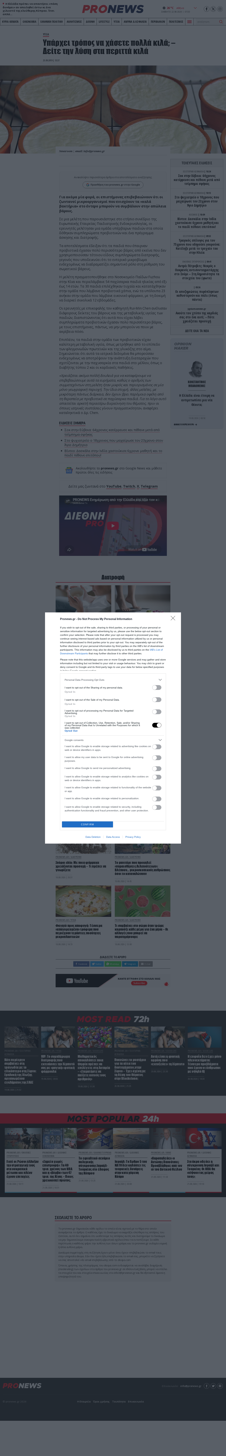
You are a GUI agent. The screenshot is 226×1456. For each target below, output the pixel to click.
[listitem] (113, 680)
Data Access (113, 836)
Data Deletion (93, 836)
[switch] (156, 687)
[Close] (174, 619)
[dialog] (113, 728)
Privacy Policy (133, 836)
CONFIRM (87, 824)
